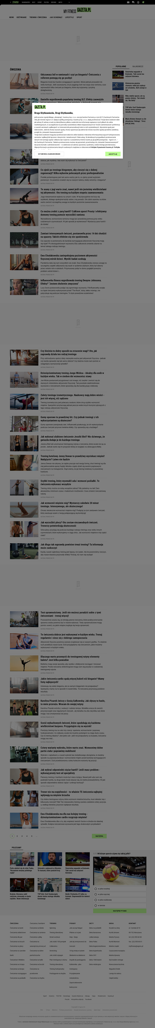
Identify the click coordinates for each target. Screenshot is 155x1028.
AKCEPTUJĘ (113, 154)
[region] (77, 131)
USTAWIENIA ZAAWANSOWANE (49, 154)
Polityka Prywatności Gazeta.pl (102, 147)
